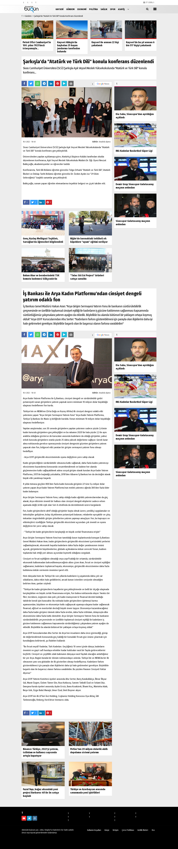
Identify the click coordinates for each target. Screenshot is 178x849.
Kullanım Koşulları (94, 830)
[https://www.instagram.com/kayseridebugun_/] (34, 818)
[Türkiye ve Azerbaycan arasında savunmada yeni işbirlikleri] (90, 774)
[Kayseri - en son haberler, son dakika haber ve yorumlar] (35, 9)
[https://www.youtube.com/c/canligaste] (24, 818)
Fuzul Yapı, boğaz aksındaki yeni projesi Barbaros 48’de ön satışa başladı (41, 793)
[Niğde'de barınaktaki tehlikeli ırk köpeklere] (90, 223)
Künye (107, 830)
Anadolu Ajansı (105, 142)
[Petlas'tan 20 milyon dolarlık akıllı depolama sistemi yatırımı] (90, 734)
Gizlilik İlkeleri (142, 830)
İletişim (115, 830)
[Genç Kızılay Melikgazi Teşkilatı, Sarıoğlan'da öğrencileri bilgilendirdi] (43, 223)
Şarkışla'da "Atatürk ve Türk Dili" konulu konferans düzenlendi (58, 16)
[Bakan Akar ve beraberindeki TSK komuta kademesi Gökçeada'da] (43, 260)
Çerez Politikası (128, 830)
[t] (128, 9)
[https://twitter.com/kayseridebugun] (29, 818)
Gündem (28, 16)
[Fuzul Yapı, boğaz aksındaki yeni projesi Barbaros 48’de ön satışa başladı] (43, 774)
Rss (153, 830)
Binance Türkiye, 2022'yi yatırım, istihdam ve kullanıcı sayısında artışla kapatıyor (40, 752)
